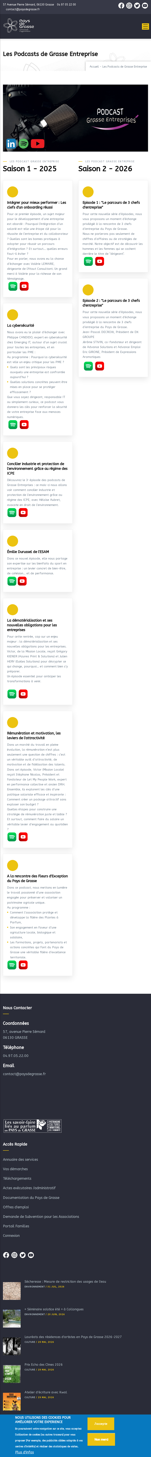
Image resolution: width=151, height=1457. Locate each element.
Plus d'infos (24, 1452)
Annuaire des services (20, 1159)
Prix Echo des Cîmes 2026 (44, 1364)
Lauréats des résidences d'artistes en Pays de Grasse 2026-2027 (73, 1337)
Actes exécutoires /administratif (29, 1188)
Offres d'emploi (16, 1207)
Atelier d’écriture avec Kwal (46, 1392)
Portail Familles (16, 1226)
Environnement (35, 1286)
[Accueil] (18, 25)
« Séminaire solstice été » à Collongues (54, 1309)
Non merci (101, 1439)
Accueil (94, 66)
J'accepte (100, 1424)
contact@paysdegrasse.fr (24, 1074)
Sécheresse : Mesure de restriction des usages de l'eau (65, 1281)
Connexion (11, 1235)
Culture (30, 1342)
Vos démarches (15, 1169)
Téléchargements (17, 1178)
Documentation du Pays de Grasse (31, 1198)
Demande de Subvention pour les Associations (41, 1216)
